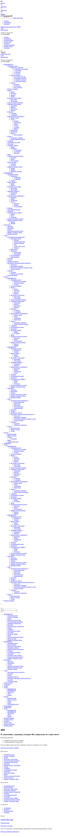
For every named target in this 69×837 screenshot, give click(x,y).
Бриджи (13, 95)
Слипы (16, 125)
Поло (12, 215)
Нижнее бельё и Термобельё (15, 196)
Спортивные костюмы (13, 142)
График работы (8, 46)
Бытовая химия (15, 428)
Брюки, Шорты (11, 182)
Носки (12, 159)
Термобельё (14, 130)
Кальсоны (13, 197)
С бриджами (17, 70)
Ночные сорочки (15, 75)
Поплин (16, 240)
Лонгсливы (14, 101)
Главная (6, 21)
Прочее (9, 426)
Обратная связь (5, 823)
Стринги (16, 127)
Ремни (9, 440)
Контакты (7, 24)
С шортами (17, 72)
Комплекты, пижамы (17, 67)
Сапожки (13, 163)
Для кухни (14, 264)
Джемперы (14, 105)
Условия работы (8, 40)
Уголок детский (15, 269)
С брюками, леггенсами (21, 69)
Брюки (9, 90)
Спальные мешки (12, 275)
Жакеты (13, 107)
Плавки (16, 205)
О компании (7, 22)
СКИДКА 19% (8, 683)
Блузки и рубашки (12, 89)
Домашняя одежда (12, 66)
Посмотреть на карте (7, 826)
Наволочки (14, 249)
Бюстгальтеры (18, 134)
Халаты (13, 83)
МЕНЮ (3, 52)
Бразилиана (17, 122)
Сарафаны (10, 141)
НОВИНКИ (7, 443)
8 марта (6, 686)
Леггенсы (13, 93)
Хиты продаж (8, 706)
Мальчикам (10, 228)
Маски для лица (15, 429)
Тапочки (13, 165)
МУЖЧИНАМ (8, 173)
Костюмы (10, 112)
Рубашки (10, 208)
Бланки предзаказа (9, 45)
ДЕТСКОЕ (7, 225)
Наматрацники (15, 257)
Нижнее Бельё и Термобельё (15, 116)
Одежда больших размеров (15, 102)
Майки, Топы (15, 118)
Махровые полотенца (17, 266)
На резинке (17, 254)
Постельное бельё (16, 238)
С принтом (17, 151)
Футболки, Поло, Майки (14, 212)
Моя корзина (4, 30)
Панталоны (14, 131)
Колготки (13, 157)
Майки (13, 147)
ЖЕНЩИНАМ (8, 64)
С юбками (14, 113)
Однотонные (18, 150)
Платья (9, 136)
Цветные (16, 153)
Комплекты (14, 176)
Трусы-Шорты (18, 206)
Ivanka (6, 277)
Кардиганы (14, 108)
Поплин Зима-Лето (19, 241)
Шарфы (13, 170)
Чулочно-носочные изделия (15, 156)
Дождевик (14, 438)
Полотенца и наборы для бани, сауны (21, 267)
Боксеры (16, 203)
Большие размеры (9, 600)
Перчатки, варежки (16, 171)
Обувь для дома (11, 162)
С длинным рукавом (20, 81)
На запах (16, 84)
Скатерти (10, 270)
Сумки (13, 431)
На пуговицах (18, 87)
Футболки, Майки (12, 145)
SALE (5, 445)
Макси (16, 124)
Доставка (6, 43)
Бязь (15, 244)
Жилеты (13, 110)
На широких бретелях (20, 78)
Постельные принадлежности (15, 237)
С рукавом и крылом (20, 79)
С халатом (17, 73)
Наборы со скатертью (17, 273)
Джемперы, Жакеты (13, 191)
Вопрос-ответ (8, 42)
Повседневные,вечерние (18, 139)
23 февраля (7, 684)
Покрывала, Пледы (12, 261)
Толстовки (10, 144)
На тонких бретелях (20, 76)
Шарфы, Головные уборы (14, 167)
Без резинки (17, 252)
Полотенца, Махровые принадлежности (18, 263)
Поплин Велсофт (19, 243)
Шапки (13, 168)
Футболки (14, 148)
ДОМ (5, 235)
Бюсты (13, 133)
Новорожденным (12, 234)
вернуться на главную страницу (10, 748)
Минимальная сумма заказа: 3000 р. (11, 27)
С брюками (14, 115)
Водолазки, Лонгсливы (14, 98)
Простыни (14, 251)
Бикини (16, 121)
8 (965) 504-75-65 (18, 18)
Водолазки (14, 99)
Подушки (10, 258)
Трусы (12, 119)
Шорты (13, 96)
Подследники (15, 160)
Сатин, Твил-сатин (19, 246)
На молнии (17, 86)
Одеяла (9, 260)
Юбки (9, 154)
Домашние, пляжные (17, 138)
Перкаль (16, 248)
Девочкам (10, 226)
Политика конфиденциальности (10, 831)
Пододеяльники (15, 255)
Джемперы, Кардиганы (14, 104)
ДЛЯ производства (12, 442)
